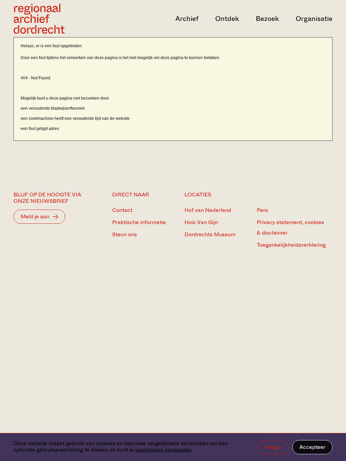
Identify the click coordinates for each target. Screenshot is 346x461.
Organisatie (314, 19)
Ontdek (227, 19)
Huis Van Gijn (201, 222)
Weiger (273, 447)
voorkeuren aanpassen (163, 450)
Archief (186, 19)
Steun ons (124, 234)
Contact (122, 210)
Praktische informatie (139, 222)
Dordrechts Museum (210, 234)
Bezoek (267, 19)
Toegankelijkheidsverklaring (291, 245)
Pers (262, 210)
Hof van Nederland (207, 210)
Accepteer (312, 447)
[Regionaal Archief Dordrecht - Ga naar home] (61, 19)
